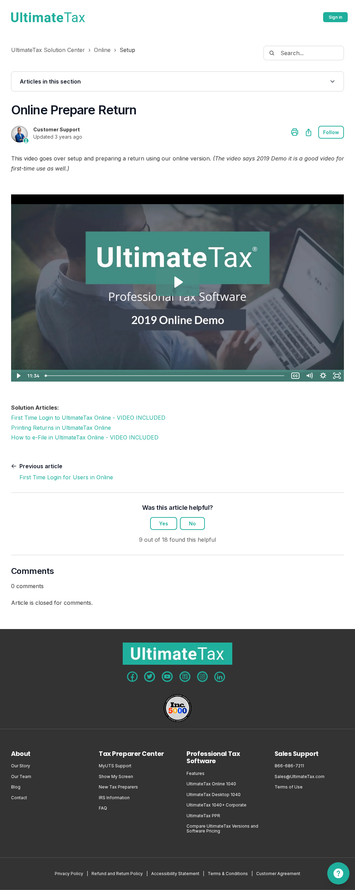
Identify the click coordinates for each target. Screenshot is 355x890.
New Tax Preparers (118, 787)
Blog (15, 787)
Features (196, 773)
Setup (127, 49)
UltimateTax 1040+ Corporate (216, 805)
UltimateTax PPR (203, 815)
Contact (19, 797)
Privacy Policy (69, 873)
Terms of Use (289, 787)
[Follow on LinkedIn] (219, 677)
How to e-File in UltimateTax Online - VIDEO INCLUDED (84, 437)
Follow (331, 132)
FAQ (103, 808)
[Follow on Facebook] (132, 676)
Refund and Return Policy (117, 873)
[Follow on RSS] (185, 676)
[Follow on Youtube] (167, 676)
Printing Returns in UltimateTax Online (61, 427)
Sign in (335, 17)
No (192, 523)
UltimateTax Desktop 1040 (214, 794)
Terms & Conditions (228, 873)
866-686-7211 (289, 766)
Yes (163, 523)
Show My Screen (116, 776)
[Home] (48, 17)
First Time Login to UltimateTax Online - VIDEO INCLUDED (88, 417)
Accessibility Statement (175, 873)
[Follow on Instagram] (202, 676)
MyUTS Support (115, 766)
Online (102, 49)
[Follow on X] (149, 676)
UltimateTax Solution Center (48, 49)
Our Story (20, 766)
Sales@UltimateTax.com (299, 776)
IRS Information (114, 797)
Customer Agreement (278, 873)
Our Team (21, 776)
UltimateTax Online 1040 (211, 784)
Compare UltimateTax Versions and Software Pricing (222, 829)
